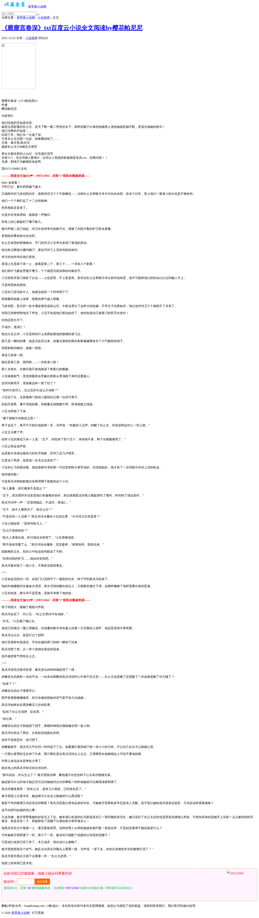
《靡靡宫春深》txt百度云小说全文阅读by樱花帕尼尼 (72, 27)
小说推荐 (44, 17)
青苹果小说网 (37, 6)
